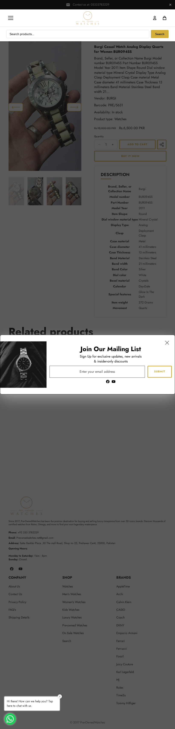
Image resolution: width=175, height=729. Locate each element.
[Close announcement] (170, 4)
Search (159, 34)
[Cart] (164, 18)
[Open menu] (10, 18)
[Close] (167, 342)
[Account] (155, 18)
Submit (159, 371)
